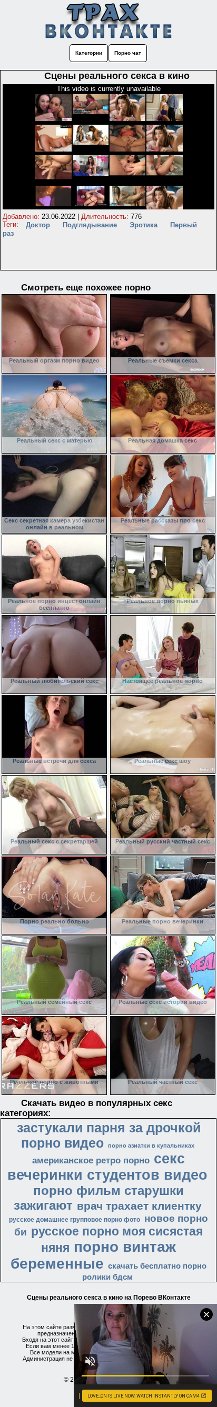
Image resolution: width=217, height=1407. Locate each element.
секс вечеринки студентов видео (107, 1167)
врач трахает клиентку (139, 1206)
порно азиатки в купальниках (151, 1145)
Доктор (38, 225)
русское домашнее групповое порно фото (74, 1219)
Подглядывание (90, 225)
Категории (88, 53)
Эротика (143, 225)
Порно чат (127, 53)
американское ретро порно (91, 1160)
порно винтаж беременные (93, 1255)
